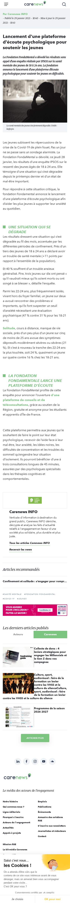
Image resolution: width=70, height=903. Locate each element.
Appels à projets (12, 832)
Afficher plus (35, 738)
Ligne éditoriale (11, 812)
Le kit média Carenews (15, 849)
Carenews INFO (18, 14)
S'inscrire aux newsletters (52, 825)
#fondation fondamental (39, 594)
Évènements (44, 812)
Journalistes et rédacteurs (52, 831)
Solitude (9, 328)
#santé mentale (12, 594)
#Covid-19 (8, 599)
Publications (44, 806)
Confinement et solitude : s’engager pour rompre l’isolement (35, 581)
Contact (42, 836)
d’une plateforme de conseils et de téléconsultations (31, 400)
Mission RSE (9, 844)
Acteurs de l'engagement (16, 822)
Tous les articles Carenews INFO (29, 542)
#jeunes (22, 599)
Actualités (8, 827)
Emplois (42, 801)
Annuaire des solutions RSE (50, 819)
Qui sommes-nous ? (13, 806)
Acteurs (18, 634)
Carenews (50, 634)
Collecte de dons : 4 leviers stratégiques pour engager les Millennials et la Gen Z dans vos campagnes (50, 655)
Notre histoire (10, 801)
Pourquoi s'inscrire (13, 817)
